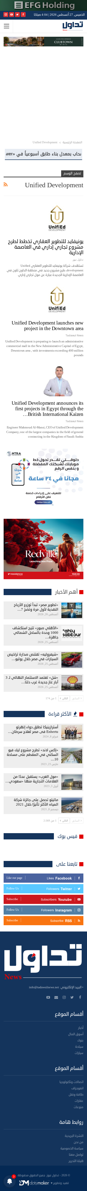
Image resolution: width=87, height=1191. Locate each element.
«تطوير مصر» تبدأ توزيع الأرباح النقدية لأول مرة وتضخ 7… (36, 607)
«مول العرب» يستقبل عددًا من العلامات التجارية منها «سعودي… (31, 779)
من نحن (78, 1142)
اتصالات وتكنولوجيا (71, 1082)
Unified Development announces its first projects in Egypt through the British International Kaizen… (47, 408)
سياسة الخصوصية (71, 1148)
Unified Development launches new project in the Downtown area (47, 325)
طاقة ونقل (76, 1094)
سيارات (79, 1053)
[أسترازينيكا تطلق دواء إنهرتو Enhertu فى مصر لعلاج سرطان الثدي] (71, 732)
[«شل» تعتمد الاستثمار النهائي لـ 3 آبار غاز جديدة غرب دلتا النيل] (71, 683)
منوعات (78, 1107)
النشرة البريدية (74, 1136)
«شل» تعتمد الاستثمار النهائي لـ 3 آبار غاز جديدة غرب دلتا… (32, 680)
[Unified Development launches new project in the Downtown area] (58, 299)
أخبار (80, 1028)
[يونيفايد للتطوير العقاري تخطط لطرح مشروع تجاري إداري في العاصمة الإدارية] (58, 218)
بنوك (80, 1040)
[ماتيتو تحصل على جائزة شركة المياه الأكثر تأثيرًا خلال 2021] (71, 805)
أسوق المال (75, 1034)
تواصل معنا (76, 1155)
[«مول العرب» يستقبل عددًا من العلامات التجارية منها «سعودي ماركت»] (71, 782)
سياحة (79, 1047)
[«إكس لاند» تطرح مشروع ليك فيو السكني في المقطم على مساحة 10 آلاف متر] (71, 755)
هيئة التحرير (76, 1161)
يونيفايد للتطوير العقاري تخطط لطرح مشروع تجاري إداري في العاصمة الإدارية (45, 247)
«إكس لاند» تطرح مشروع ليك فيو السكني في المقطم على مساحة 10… (32, 755)
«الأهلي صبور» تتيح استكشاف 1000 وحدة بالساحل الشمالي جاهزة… (35, 633)
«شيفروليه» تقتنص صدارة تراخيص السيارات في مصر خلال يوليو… (32, 657)
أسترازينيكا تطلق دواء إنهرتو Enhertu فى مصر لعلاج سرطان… (33, 729)
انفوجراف (77, 1088)
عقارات (79, 1101)
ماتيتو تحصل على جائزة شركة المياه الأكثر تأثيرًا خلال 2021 (36, 802)
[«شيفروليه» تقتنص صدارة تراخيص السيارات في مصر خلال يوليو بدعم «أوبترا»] (71, 660)
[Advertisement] (43, 92)
